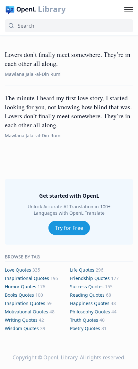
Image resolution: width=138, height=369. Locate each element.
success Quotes (87, 287)
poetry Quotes (85, 328)
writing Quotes (21, 320)
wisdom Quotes (22, 328)
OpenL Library (60, 357)
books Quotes (19, 295)
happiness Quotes (89, 303)
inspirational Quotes (27, 278)
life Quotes (82, 270)
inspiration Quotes (25, 303)
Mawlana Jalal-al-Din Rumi (33, 74)
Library (52, 9)
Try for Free (69, 227)
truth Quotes (84, 320)
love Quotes (18, 270)
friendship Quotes (90, 278)
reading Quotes (87, 295)
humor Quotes (20, 287)
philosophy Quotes (90, 312)
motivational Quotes (26, 312)
